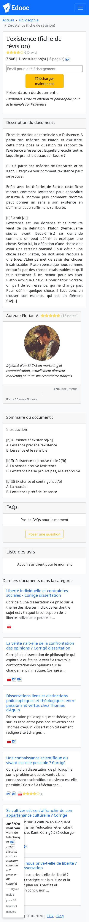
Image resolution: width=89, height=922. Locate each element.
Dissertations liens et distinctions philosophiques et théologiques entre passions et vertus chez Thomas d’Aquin (40, 702)
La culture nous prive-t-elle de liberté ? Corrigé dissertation (41, 866)
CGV (50, 916)
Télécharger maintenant (44, 81)
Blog (60, 916)
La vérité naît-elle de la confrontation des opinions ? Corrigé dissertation (40, 646)
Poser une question (44, 534)
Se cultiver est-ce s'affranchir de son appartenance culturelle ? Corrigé (39, 813)
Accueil (8, 20)
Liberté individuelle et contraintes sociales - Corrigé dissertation (37, 593)
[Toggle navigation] (80, 7)
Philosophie (28, 20)
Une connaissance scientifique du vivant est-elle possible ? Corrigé (37, 760)
